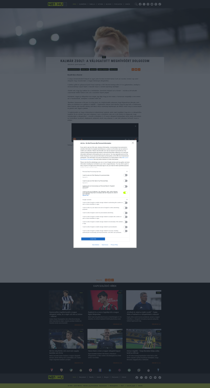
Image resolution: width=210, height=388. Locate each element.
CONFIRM (93, 239)
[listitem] (105, 171)
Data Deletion (95, 244)
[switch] (125, 175)
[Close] (133, 143)
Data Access (105, 244)
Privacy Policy (114, 244)
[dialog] (105, 194)
